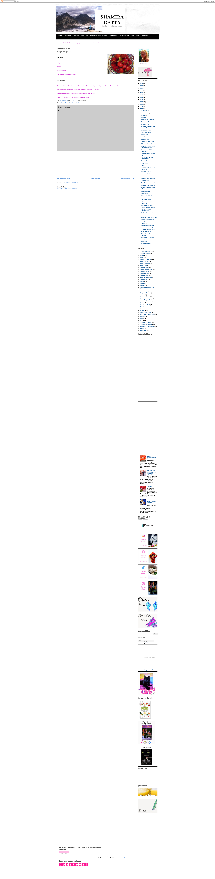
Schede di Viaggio (135, 35)
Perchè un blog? (146, 243)
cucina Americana (145, 263)
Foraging (142, 283)
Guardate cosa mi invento (147, 287)
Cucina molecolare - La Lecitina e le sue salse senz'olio (152, 502)
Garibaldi (149, 486)
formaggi (142, 285)
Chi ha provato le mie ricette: (64, 38)
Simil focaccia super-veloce (149, 183)
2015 (141, 95)
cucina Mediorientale (146, 277)
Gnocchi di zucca (146, 132)
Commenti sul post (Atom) (70, 182)
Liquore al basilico (146, 173)
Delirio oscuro (145, 180)
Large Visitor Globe (150, 670)
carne (141, 257)
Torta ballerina (145, 124)
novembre (144, 113)
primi (141, 320)
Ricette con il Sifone (145, 322)
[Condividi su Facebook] (84, 100)
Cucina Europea (144, 271)
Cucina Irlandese (144, 273)
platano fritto (145, 134)
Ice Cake (143, 117)
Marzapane (144, 241)
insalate (142, 295)
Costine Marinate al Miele (148, 212)
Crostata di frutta (146, 130)
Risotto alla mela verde (147, 161)
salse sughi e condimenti (147, 326)
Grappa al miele (145, 176)
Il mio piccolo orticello (147, 215)
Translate (151, 643)
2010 (141, 106)
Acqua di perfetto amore (148, 178)
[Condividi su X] (82, 100)
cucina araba (143, 265)
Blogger (124, 857)
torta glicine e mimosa (147, 219)
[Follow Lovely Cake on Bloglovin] (64, 853)
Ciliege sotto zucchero (147, 143)
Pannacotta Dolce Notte (148, 229)
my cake (142, 310)
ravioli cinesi (144, 137)
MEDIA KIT (76, 35)
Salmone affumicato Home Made (151, 457)
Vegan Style (143, 330)
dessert (142, 281)
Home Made (64, 103)
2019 (141, 85)
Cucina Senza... (144, 279)
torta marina (144, 193)
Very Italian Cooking (124, 35)
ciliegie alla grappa (146, 195)
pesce (141, 318)
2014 (141, 97)
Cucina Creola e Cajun (146, 269)
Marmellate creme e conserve (148, 307)
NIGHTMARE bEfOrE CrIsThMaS (147, 157)
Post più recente (63, 178)
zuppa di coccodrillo (147, 205)
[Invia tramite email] (79, 100)
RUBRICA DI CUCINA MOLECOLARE (98, 35)
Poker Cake (144, 163)
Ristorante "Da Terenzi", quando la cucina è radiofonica (151, 472)
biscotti (142, 255)
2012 (141, 101)
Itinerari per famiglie (145, 299)
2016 (141, 92)
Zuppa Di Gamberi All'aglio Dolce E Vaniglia (148, 146)
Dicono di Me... (84, 35)
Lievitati (142, 303)
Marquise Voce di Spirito (148, 185)
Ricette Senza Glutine (146, 324)
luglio (143, 115)
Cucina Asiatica (144, 267)
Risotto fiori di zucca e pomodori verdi (147, 198)
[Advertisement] (95, 163)
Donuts (143, 165)
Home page (60, 35)
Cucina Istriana (144, 275)
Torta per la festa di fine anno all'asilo (148, 127)
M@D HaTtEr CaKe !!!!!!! (148, 119)
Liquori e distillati (74, 103)
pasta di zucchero (146, 231)
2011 (141, 104)
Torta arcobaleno (146, 121)
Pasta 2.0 (142, 316)
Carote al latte (145, 139)
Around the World (145, 253)
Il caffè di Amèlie (145, 171)
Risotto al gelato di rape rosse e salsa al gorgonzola (148, 209)
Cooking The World (113, 35)
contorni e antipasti (145, 259)
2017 (141, 90)
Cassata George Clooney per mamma (148, 154)
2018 (141, 88)
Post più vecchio (127, 178)
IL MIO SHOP (68, 35)
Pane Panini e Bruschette (147, 314)
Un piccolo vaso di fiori (147, 141)
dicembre (144, 110)
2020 (141, 83)
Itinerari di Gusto (144, 297)
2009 (141, 108)
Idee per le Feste (144, 293)
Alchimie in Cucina (145, 251)
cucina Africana (144, 261)
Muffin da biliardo (146, 191)
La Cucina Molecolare (146, 301)
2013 (141, 99)
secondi (142, 328)
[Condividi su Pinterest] (85, 100)
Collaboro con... (145, 35)
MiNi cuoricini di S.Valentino (149, 217)
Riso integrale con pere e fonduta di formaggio (148, 226)
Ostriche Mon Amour (145, 312)
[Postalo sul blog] (80, 100)
